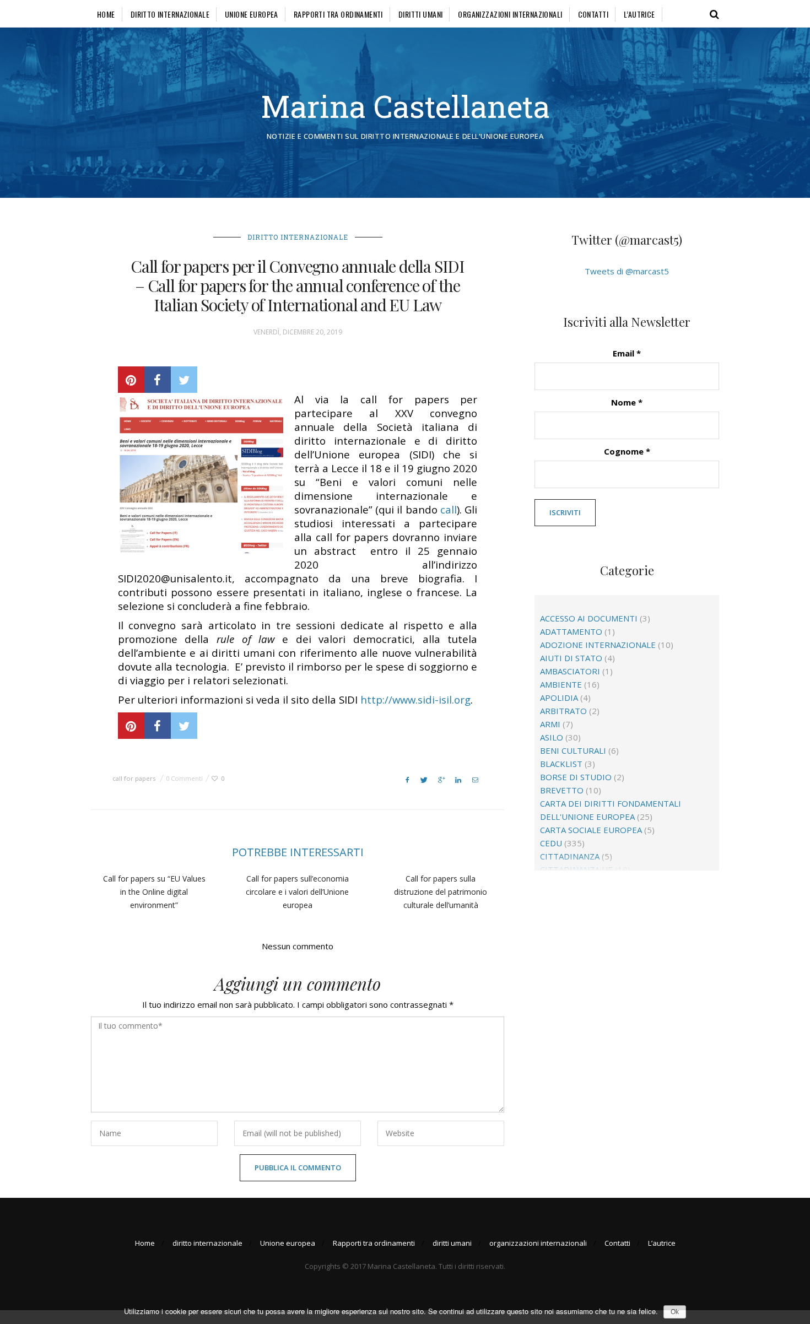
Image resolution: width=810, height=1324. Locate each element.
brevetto (562, 790)
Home (106, 14)
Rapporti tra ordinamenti (338, 14)
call (448, 509)
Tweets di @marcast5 (627, 271)
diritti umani (420, 14)
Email (627, 353)
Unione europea (251, 14)
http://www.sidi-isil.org (415, 699)
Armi (550, 723)
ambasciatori (570, 671)
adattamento (571, 631)
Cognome (627, 451)
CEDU (551, 843)
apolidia (559, 697)
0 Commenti (184, 778)
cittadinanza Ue (576, 869)
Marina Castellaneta (405, 106)
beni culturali (573, 750)
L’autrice (639, 14)
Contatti (593, 14)
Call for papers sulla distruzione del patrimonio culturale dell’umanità (440, 891)
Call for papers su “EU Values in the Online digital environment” (154, 891)
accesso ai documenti (589, 618)
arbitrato (563, 710)
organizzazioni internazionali (510, 14)
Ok (675, 1312)
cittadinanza (570, 856)
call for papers (133, 778)
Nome (626, 402)
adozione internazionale (598, 644)
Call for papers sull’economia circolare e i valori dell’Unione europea (297, 891)
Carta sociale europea (591, 829)
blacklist (561, 763)
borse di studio (576, 776)
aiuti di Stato (571, 657)
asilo (551, 737)
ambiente (561, 684)
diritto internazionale (170, 14)
